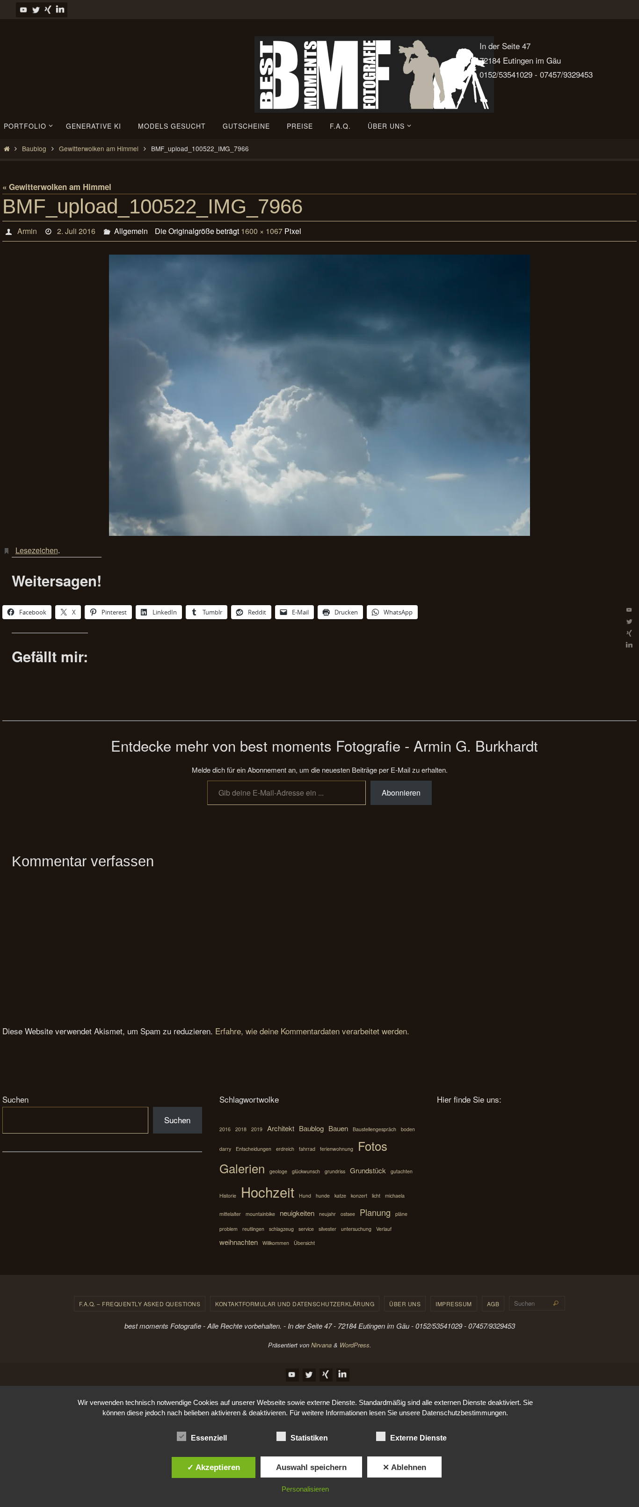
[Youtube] (23, 9)
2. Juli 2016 (76, 231)
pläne (401, 1213)
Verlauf (384, 1228)
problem (228, 1228)
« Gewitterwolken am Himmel (56, 186)
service (306, 1228)
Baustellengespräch (374, 1129)
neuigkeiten (297, 1213)
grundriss (335, 1171)
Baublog (34, 148)
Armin (27, 231)
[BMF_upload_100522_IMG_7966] (319, 395)
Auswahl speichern (311, 1467)
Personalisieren (305, 1489)
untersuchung (356, 1228)
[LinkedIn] (59, 9)
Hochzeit (267, 1191)
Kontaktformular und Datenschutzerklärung (294, 1304)
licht (376, 1195)
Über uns (405, 1304)
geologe (278, 1171)
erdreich (285, 1148)
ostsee (348, 1213)
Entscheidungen (253, 1148)
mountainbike (260, 1213)
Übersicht (304, 1242)
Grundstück (368, 1170)
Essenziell (209, 1438)
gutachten (402, 1171)
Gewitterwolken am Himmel (98, 148)
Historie (227, 1195)
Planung (375, 1212)
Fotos (372, 1145)
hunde (323, 1195)
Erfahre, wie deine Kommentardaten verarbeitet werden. (312, 1031)
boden (408, 1129)
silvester (327, 1228)
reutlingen (253, 1228)
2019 (256, 1129)
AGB (493, 1304)
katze (340, 1195)
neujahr (327, 1213)
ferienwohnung (336, 1148)
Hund (305, 1195)
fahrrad (307, 1148)
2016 (225, 1129)
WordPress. (355, 1344)
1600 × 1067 (262, 231)
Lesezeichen (36, 550)
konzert (359, 1195)
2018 (241, 1129)
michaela (395, 1195)
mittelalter (230, 1213)
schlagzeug (281, 1228)
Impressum (454, 1304)
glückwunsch (306, 1171)
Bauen (338, 1128)
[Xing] (47, 9)
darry (225, 1148)
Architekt (280, 1128)
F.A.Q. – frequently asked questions (140, 1304)
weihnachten (238, 1242)
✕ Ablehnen (404, 1467)
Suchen (15, 1099)
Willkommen (275, 1242)
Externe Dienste (418, 1438)
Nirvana (321, 1344)
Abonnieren (401, 792)
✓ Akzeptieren (213, 1467)
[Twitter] (35, 9)
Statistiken (309, 1438)
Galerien (242, 1168)
